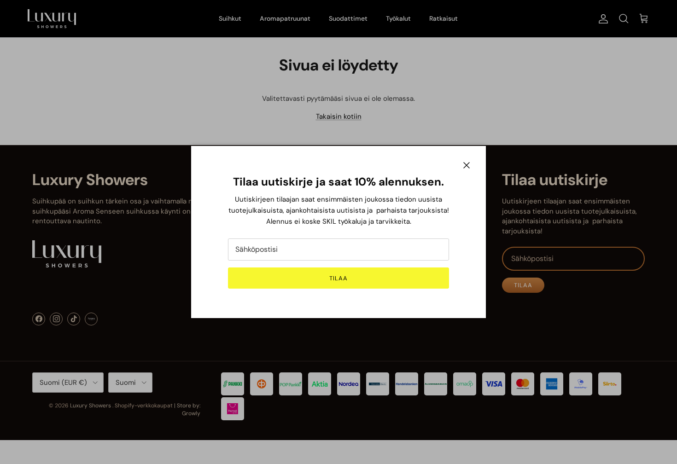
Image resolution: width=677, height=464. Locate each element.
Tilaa (338, 278)
